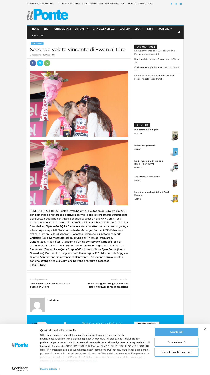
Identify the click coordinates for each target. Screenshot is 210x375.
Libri (150, 28)
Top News (37, 43)
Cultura (124, 28)
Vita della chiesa (104, 28)
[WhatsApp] (47, 63)
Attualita (81, 28)
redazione (36, 55)
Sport (139, 28)
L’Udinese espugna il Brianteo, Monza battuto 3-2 (157, 69)
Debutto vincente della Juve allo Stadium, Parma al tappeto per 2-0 (155, 52)
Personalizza (175, 342)
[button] (179, 32)
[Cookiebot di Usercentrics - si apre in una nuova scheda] (19, 369)
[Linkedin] (181, 4)
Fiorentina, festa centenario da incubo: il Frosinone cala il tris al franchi (154, 77)
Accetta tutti (176, 332)
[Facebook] (172, 4)
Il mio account (146, 4)
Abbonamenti (112, 4)
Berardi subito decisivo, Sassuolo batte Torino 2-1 (157, 60)
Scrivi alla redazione (69, 4)
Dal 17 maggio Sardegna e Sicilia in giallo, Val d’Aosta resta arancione (108, 285)
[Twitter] (40, 63)
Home (35, 28)
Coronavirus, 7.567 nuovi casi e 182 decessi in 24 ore (50, 285)
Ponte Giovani (62, 28)
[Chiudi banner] (205, 329)
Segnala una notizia (92, 4)
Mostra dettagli (48, 369)
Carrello (131, 4)
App (123, 4)
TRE (46, 28)
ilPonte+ (37, 35)
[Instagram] (176, 4)
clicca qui (91, 360)
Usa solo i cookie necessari (176, 352)
